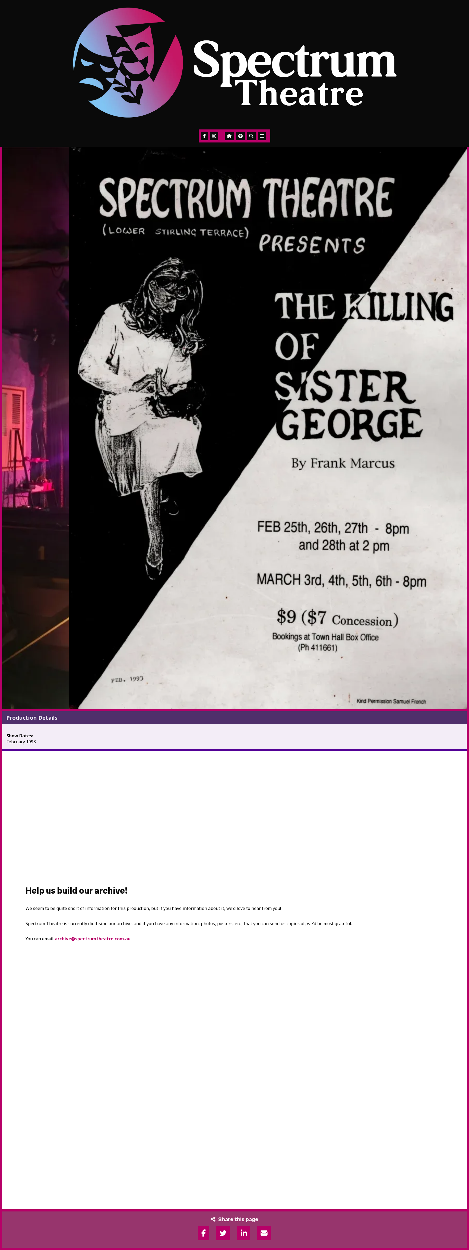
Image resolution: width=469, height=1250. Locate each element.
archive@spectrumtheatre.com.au (93, 939)
